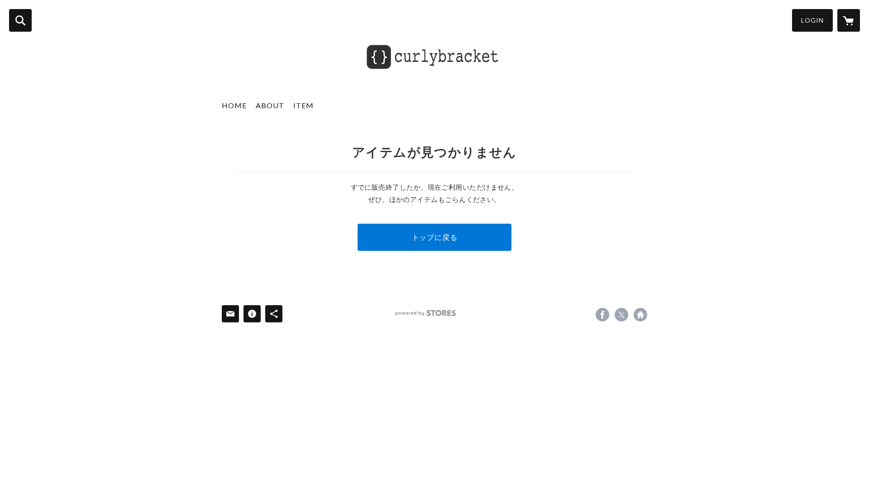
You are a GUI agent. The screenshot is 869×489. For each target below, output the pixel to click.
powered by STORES (426, 313)
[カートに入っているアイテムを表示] (848, 20)
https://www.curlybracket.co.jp (640, 314)
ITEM (303, 105)
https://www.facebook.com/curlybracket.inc (602, 314)
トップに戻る (435, 237)
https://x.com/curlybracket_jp (621, 314)
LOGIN (812, 20)
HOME (234, 105)
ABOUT (270, 105)
